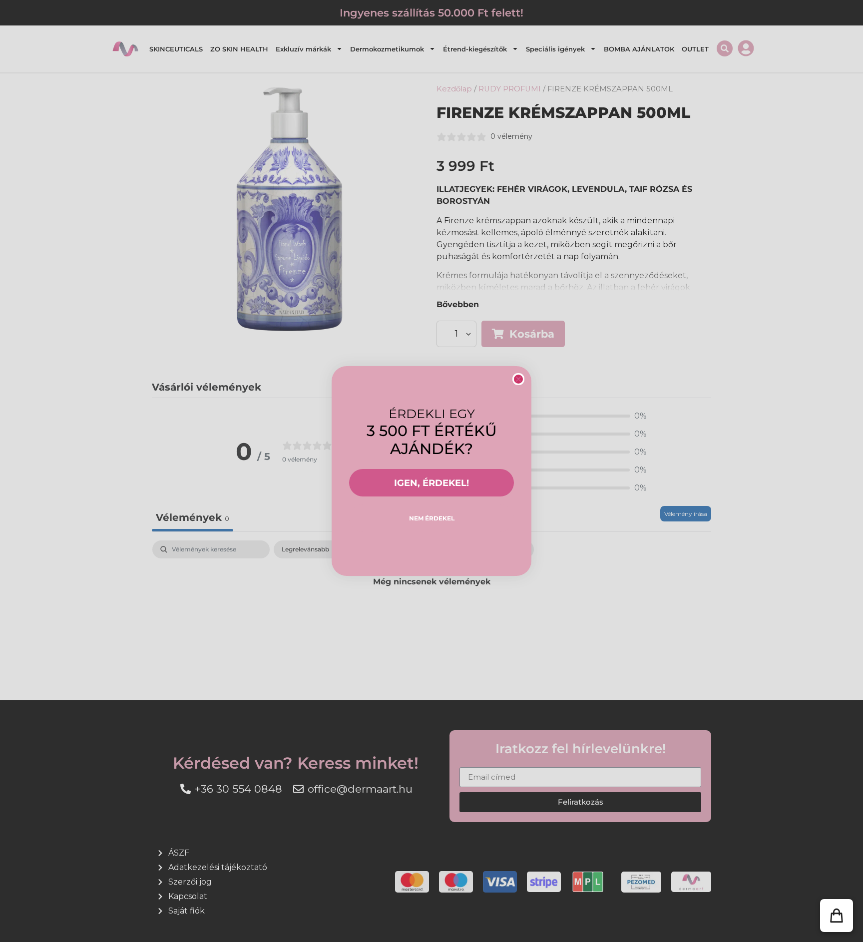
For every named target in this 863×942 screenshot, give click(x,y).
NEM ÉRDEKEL (431, 518)
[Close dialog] (518, 379)
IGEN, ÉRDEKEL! (431, 482)
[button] (836, 915)
